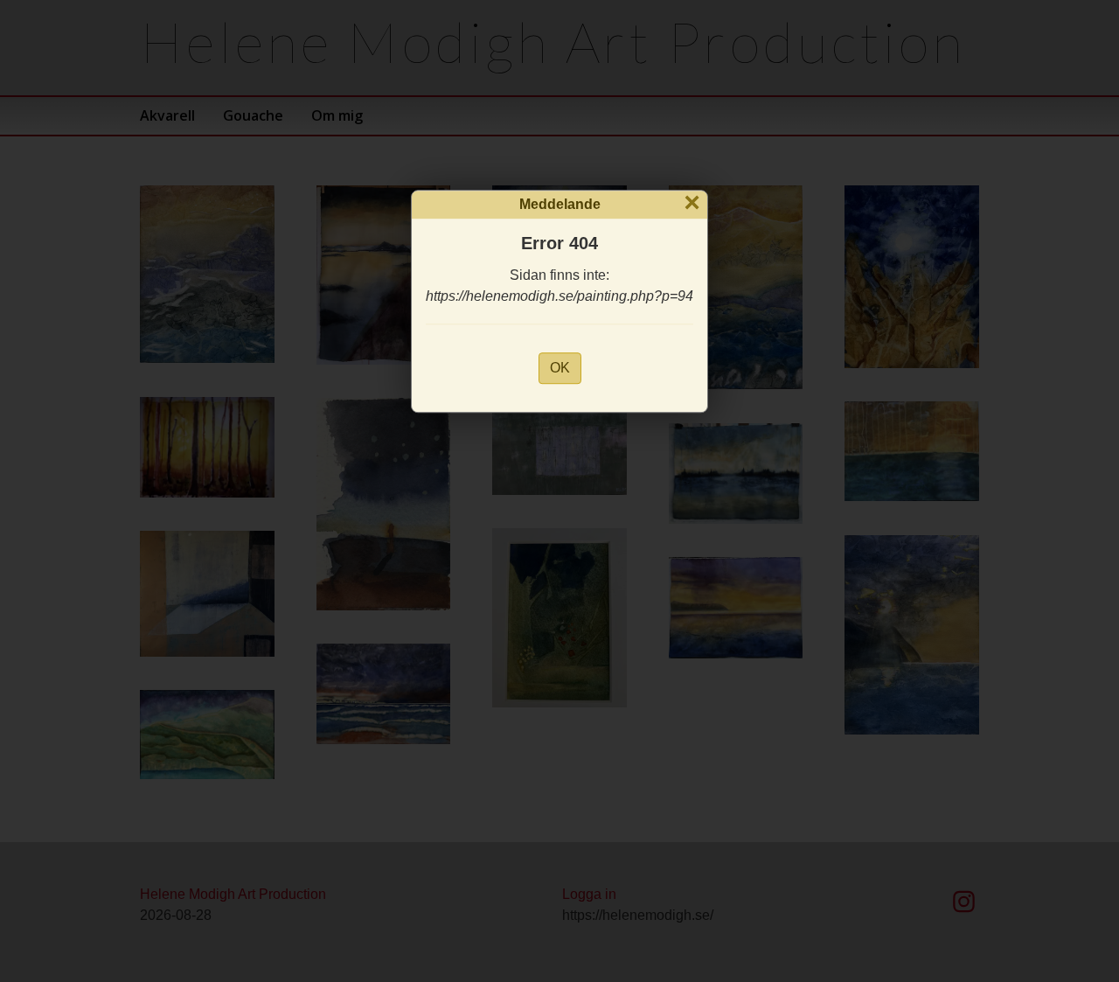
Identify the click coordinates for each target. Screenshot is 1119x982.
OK (560, 367)
